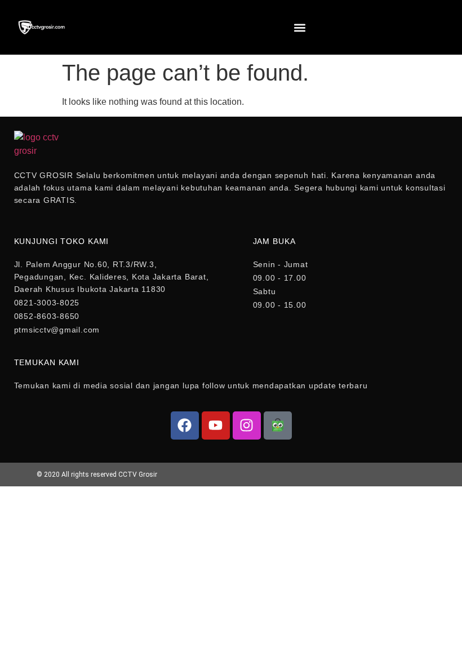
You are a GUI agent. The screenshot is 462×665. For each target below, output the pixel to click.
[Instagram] (247, 425)
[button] (299, 27)
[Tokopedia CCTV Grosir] (278, 425)
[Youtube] (216, 425)
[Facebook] (185, 425)
